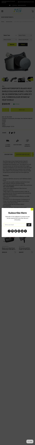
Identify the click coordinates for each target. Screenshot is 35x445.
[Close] (32, 209)
